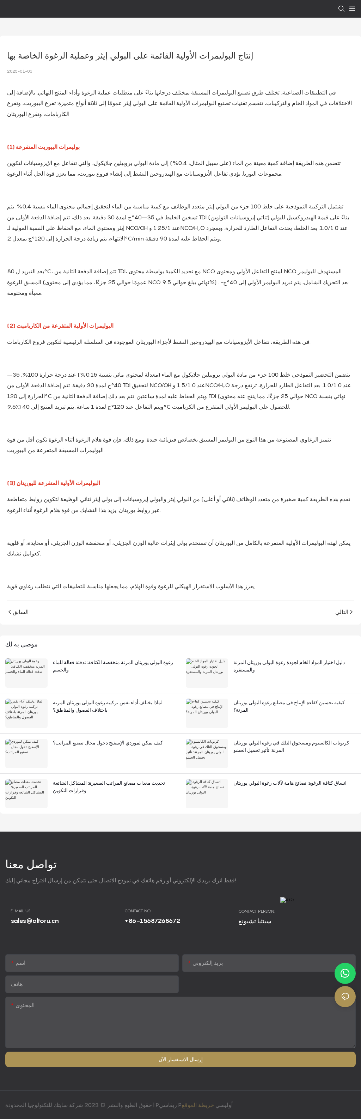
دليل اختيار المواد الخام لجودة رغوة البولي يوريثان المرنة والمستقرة (289, 666)
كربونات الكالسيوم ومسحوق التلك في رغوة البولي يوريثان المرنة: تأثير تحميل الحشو (291, 746)
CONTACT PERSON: (256, 911)
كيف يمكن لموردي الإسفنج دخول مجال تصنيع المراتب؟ (108, 743)
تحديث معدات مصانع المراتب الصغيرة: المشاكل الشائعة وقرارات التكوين (109, 786)
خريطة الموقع (198, 1104)
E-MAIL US (21, 910)
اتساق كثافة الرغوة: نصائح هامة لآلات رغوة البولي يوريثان (290, 783)
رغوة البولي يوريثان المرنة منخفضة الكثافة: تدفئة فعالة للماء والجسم (113, 666)
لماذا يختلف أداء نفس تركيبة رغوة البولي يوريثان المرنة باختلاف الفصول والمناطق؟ (108, 706)
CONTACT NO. (137, 910)
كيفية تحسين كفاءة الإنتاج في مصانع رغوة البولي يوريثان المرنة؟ (289, 706)
